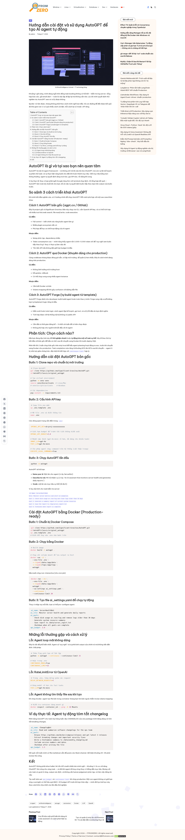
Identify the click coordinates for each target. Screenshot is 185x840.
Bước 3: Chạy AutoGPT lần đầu (45, 136)
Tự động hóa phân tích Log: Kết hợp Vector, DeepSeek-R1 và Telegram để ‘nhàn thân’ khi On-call (135, 104)
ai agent (32, 803)
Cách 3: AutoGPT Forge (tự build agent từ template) (51, 125)
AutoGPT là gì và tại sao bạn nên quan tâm (46, 115)
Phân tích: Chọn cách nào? (41, 127)
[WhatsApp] (64, 794)
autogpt (57, 803)
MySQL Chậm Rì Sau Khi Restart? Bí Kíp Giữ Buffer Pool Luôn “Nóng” (135, 63)
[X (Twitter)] (40, 794)
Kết (33, 160)
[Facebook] (36, 794)
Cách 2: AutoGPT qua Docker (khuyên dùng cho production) (54, 122)
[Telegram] (59, 794)
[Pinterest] (50, 794)
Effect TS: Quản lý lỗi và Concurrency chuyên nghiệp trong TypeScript (135, 26)
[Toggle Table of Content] (71, 112)
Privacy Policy (64, 836)
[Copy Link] (77, 794)
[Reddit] (54, 794)
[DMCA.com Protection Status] (120, 836)
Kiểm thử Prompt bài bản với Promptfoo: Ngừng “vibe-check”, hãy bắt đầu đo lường (136, 141)
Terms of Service (78, 836)
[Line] (68, 794)
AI (30, 20)
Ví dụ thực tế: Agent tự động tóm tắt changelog (48, 157)
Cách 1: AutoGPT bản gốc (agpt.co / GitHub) (49, 120)
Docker (76, 803)
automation (67, 803)
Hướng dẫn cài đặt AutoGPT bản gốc (45, 129)
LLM (83, 803)
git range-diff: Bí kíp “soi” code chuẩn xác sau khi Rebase (136, 55)
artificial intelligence (45, 803)
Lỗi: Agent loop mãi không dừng (45, 150)
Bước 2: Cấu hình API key (42, 134)
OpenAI (91, 803)
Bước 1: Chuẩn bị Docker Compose (45, 141)
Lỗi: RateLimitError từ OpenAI (44, 152)
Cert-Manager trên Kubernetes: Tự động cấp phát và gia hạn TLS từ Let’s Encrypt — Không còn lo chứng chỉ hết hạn (136, 45)
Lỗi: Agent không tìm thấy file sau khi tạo (48, 155)
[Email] (73, 794)
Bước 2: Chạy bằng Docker (43, 143)
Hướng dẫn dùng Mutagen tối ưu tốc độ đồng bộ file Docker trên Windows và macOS (135, 35)
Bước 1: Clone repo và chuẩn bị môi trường (48, 132)
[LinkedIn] (45, 794)
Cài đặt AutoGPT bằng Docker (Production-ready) (50, 139)
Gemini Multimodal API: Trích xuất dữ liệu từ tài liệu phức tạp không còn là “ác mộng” (136, 80)
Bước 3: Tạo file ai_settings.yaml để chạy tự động (51, 146)
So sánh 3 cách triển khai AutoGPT (44, 118)
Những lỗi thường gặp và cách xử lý (44, 148)
